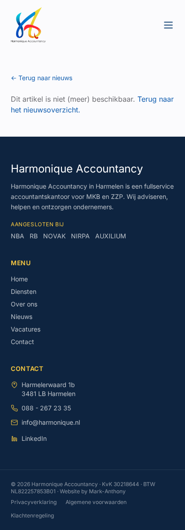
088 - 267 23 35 (46, 408)
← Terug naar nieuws (41, 78)
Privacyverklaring (34, 502)
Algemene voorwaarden (96, 502)
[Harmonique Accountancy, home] (28, 25)
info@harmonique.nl (51, 422)
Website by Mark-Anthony (93, 491)
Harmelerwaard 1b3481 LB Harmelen (48, 389)
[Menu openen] (168, 25)
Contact (22, 341)
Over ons (24, 304)
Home (19, 279)
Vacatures (25, 329)
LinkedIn (34, 438)
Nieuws (21, 316)
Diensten (23, 291)
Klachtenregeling (32, 515)
